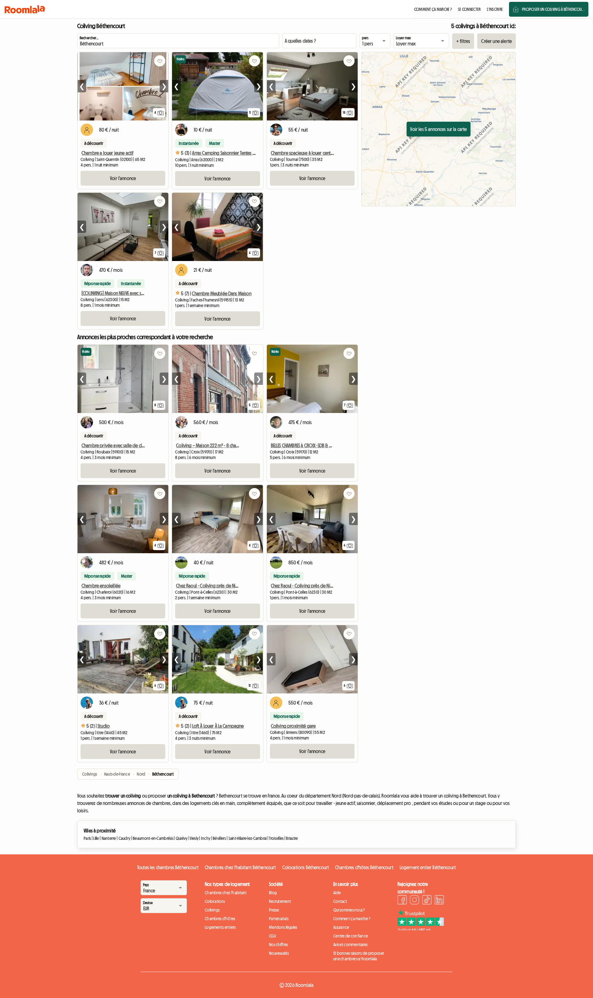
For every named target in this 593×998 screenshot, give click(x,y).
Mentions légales (283, 927)
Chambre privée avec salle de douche (118, 445)
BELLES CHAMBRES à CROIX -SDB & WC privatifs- (311, 445)
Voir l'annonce (123, 178)
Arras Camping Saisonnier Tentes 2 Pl (225, 152)
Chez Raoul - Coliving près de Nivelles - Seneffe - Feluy (226, 585)
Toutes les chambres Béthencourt (168, 867)
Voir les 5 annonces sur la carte (438, 129)
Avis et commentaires (350, 944)
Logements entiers (220, 927)
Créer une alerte (496, 41)
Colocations (215, 901)
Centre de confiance (350, 936)
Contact (340, 901)
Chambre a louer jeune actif (107, 152)
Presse (274, 910)
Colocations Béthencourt (305, 867)
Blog (273, 893)
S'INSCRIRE (495, 9)
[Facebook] (402, 900)
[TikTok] (426, 900)
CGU (272, 936)
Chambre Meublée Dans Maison (221, 293)
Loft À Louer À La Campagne (218, 725)
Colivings (212, 910)
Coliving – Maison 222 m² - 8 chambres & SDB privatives (227, 445)
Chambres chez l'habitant (226, 893)
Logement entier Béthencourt (428, 867)
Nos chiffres (278, 944)
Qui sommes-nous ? (349, 910)
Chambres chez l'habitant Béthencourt (240, 867)
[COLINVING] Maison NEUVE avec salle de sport (124, 293)
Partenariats (278, 918)
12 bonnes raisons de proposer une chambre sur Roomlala (358, 956)
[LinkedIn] (439, 900)
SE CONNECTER (469, 9)
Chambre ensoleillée (101, 585)
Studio (104, 725)
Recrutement (280, 901)
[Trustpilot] (420, 929)
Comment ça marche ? (351, 918)
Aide (337, 893)
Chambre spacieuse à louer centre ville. (307, 152)
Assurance (341, 927)
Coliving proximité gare (293, 725)
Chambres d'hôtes (220, 918)
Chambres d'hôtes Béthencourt (364, 867)
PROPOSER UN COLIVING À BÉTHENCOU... (553, 9)
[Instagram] (414, 900)
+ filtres (463, 41)
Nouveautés (279, 953)
